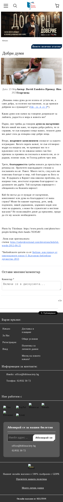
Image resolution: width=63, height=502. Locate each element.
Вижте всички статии (46, 46)
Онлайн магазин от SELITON (31, 499)
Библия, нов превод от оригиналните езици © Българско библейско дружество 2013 (29, 255)
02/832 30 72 (24, 381)
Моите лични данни (33, 488)
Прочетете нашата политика (31, 479)
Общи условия (30, 339)
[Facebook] (6, 387)
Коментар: (8, 279)
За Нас (6, 335)
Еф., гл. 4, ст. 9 (38, 107)
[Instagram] (13, 387)
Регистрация (9, 342)
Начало (5, 41)
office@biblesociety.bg (27, 374)
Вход (5, 349)
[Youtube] (21, 387)
